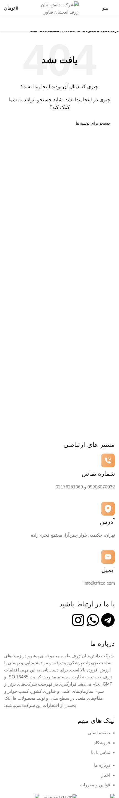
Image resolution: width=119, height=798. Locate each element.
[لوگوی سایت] (59, 8)
